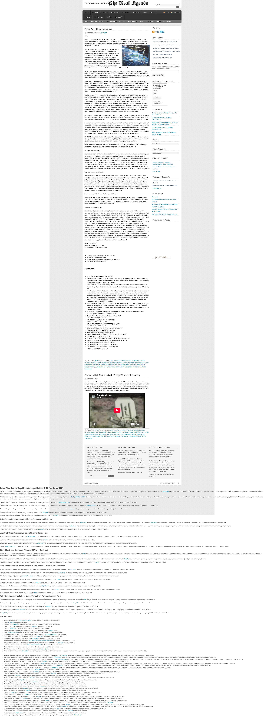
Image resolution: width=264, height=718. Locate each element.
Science (104, 12)
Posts (167, 12)
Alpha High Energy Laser (117, 360)
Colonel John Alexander (134, 360)
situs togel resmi (62, 659)
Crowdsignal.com (157, 103)
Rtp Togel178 (11, 622)
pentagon (93, 367)
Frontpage (155, 197)
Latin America (149, 21)
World (87, 21)
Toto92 (45, 661)
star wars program (134, 367)
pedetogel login (91, 505)
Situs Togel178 (20, 609)
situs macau (58, 657)
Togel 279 (15, 624)
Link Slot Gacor (31, 536)
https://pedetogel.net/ (51, 634)
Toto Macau (83, 522)
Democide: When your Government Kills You (164, 214)
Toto (85, 599)
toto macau (41, 529)
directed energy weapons (93, 362)
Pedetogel (35, 638)
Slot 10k (72, 569)
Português (119, 17)
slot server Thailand (26, 576)
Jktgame (68, 704)
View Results (156, 101)
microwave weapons (113, 364)
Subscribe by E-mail (160, 63)
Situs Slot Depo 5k (10, 546)
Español (109, 17)
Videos (152, 12)
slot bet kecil (62, 572)
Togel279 (28, 690)
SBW (105, 367)
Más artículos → (157, 171)
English (94, 21)
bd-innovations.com (64, 502)
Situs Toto (73, 526)
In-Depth (125, 12)
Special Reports (132, 21)
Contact (88, 17)
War (144, 12)
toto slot (56, 515)
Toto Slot (126, 559)
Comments (175, 12)
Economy (95, 12)
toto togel (45, 540)
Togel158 (34, 626)
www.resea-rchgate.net (26, 620)
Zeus (90, 369)
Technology (115, 12)
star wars (124, 367)
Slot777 (97, 562)
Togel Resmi (19, 713)
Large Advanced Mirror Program (133, 362)
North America (112, 21)
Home (87, 12)
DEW (143, 360)
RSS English (98, 17)
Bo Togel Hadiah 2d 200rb (78, 497)
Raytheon (100, 367)
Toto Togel (45, 512)
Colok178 (25, 651)
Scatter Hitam (40, 543)
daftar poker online (42, 649)
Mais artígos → (157, 188)
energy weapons (107, 362)
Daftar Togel (165, 491)
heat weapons (117, 362)
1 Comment (103, 32)
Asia (141, 21)
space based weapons (113, 367)
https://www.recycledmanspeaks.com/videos (40, 640)
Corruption (136, 12)
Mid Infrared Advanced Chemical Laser (133, 364)
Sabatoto (59, 665)
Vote (157, 97)
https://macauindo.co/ (14, 632)
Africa (158, 21)
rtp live (84, 553)
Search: (157, 4)
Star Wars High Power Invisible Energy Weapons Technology (112, 375)
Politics (122, 21)
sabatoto (48, 606)
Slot (48, 647)
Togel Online (45, 586)
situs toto (72, 509)
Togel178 (4, 613)
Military (87, 367)
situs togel (60, 643)
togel (58, 579)
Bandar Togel (78, 715)
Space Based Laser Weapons (98, 29)
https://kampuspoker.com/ (34, 645)
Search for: (90, 476)
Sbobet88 (110, 702)
